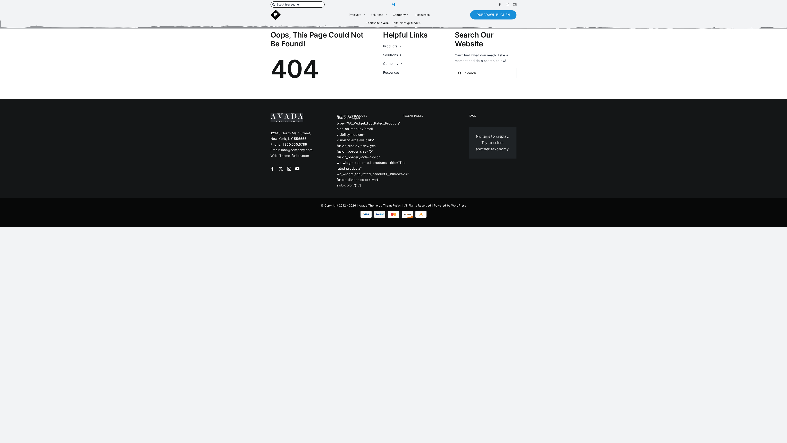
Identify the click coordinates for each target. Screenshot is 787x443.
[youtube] (297, 169)
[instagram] (507, 4)
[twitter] (281, 169)
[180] (276, 11)
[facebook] (500, 4)
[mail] (514, 4)
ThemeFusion (392, 205)
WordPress (458, 205)
